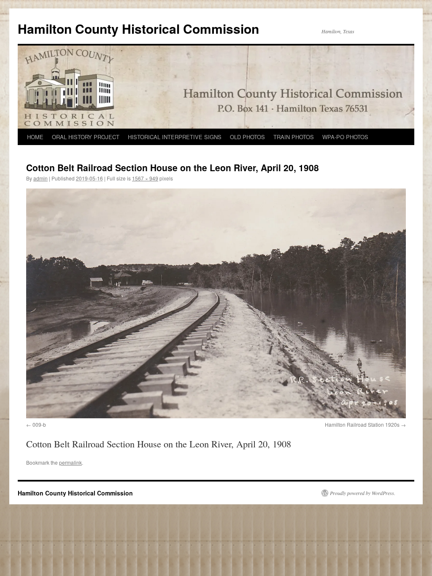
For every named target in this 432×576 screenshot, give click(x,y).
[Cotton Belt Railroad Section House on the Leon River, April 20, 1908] (216, 303)
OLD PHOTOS (247, 137)
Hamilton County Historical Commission (138, 28)
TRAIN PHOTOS (293, 137)
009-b (39, 424)
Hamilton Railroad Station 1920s (362, 424)
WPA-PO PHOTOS (345, 137)
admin (40, 178)
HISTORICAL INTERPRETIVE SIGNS (174, 137)
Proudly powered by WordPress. (362, 493)
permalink (70, 462)
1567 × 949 (145, 178)
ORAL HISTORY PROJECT (85, 137)
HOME (35, 137)
